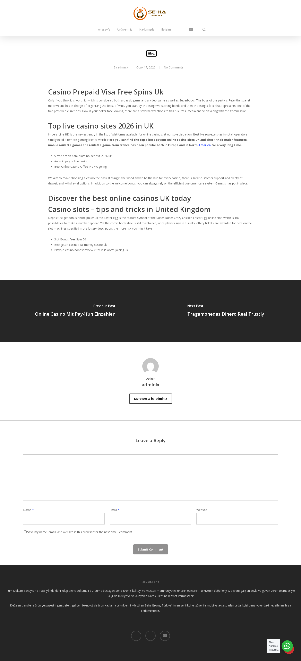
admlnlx (123, 67)
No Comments (173, 67)
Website (201, 510)
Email (114, 510)
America (204, 145)
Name (28, 510)
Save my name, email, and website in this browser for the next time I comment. (80, 532)
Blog (151, 53)
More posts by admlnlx (150, 398)
